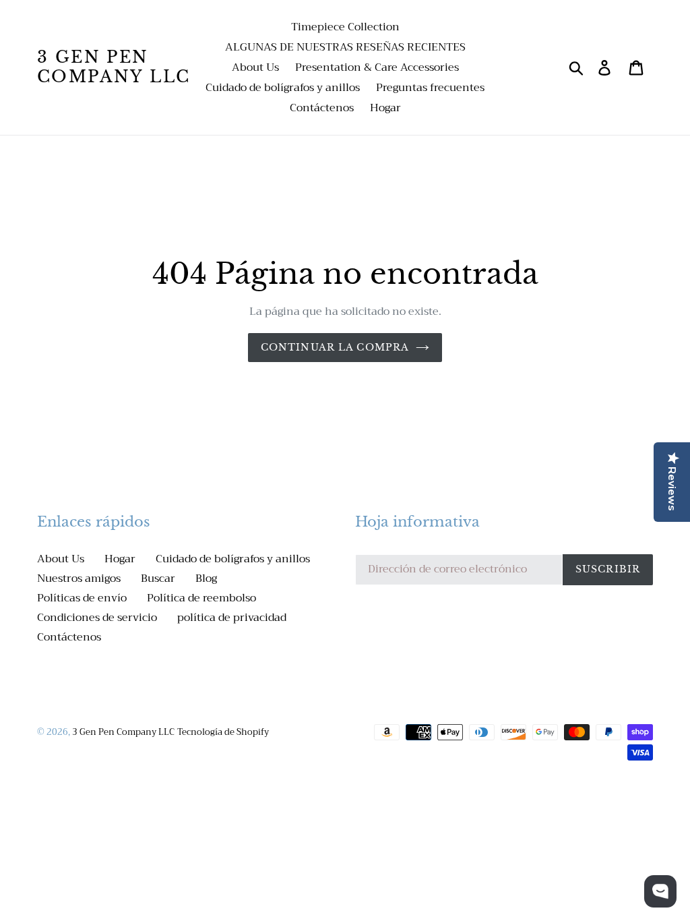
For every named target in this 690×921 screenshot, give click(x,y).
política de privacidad (231, 617)
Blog (206, 578)
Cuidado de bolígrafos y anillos (233, 558)
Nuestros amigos (79, 578)
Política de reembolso (201, 598)
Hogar (119, 558)
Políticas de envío (82, 598)
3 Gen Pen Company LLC (113, 67)
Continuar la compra (335, 347)
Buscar (158, 578)
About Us (60, 558)
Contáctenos (69, 637)
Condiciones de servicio (97, 617)
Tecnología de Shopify (223, 732)
